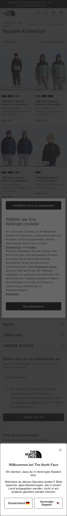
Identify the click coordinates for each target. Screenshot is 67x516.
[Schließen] (60, 450)
